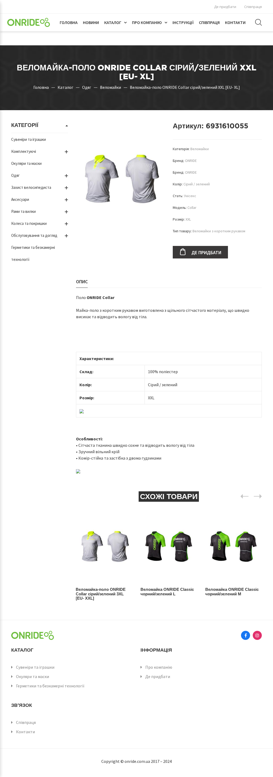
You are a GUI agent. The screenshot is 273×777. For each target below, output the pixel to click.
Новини (91, 22)
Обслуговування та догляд (34, 235)
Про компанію (147, 22)
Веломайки (110, 87)
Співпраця (253, 6)
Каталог (112, 22)
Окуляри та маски (26, 163)
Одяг (86, 87)
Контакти (235, 22)
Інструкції (183, 22)
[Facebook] (245, 635)
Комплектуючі (23, 151)
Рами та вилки (23, 211)
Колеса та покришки (29, 223)
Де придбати (225, 6)
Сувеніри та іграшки (28, 139)
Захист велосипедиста (31, 187)
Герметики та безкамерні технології (50, 685)
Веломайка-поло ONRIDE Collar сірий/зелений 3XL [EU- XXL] (101, 593)
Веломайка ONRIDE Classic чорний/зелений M (232, 591)
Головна (69, 22)
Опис (82, 281)
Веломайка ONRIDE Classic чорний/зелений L (167, 591)
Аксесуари (20, 199)
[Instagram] (257, 635)
